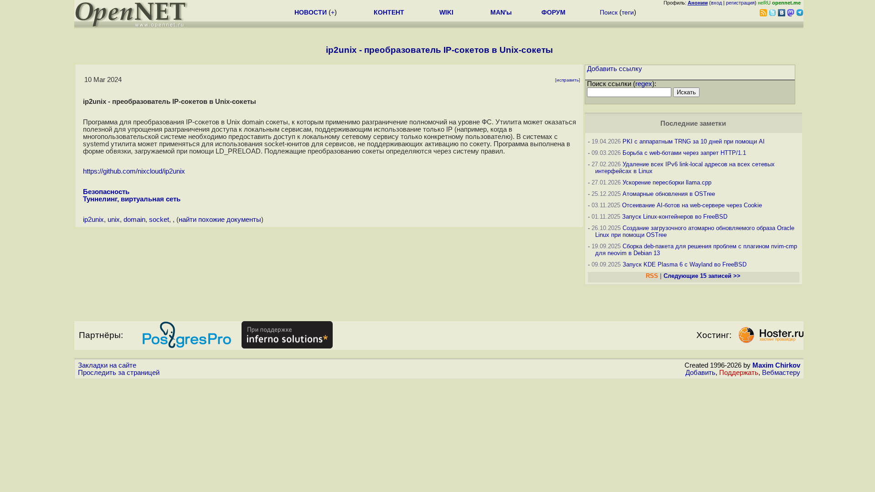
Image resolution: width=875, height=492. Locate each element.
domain (134, 219)
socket (159, 219)
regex (643, 83)
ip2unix (93, 219)
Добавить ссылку (614, 68)
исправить (567, 79)
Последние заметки (693, 123)
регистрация (740, 2)
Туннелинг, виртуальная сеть (131, 199)
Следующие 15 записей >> (702, 275)
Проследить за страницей (119, 372)
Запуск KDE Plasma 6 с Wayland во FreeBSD (684, 264)
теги (628, 12)
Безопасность (106, 191)
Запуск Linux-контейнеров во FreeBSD (674, 216)
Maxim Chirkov (776, 365)
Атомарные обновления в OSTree (669, 193)
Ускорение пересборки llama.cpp (667, 182)
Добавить (700, 372)
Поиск (609, 12)
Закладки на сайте (107, 365)
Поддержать (738, 372)
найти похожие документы (220, 219)
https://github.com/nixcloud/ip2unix (134, 171)
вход (716, 2)
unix (114, 219)
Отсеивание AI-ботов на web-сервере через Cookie (692, 205)
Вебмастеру (781, 372)
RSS (652, 275)
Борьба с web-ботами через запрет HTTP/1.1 (684, 152)
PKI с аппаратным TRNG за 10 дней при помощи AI (694, 141)
